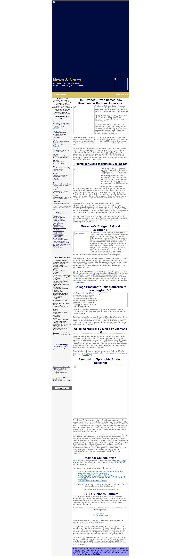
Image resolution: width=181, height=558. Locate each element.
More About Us (57, 379)
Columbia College (58, 226)
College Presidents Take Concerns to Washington (62, 105)
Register (55, 127)
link (94, 220)
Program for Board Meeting (62, 102)
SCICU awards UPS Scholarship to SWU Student (96, 475)
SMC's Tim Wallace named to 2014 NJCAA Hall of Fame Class (100, 471)
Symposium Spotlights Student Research (62, 109)
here (102, 522)
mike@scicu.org (96, 552)
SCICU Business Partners (62, 113)
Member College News (62, 112)
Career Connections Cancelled (62, 107)
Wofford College (57, 247)
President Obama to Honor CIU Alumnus (92, 481)
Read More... (98, 159)
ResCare (100, 513)
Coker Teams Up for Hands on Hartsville (92, 473)
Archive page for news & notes (62, 380)
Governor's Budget (62, 103)
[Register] (56, 179)
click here (115, 489)
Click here (56, 333)
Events (86, 355)
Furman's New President (62, 100)
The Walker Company (100, 515)
